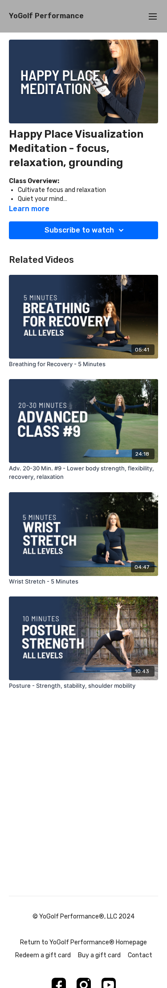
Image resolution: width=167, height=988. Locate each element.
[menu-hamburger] (152, 16)
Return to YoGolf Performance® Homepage (83, 942)
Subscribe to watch (79, 230)
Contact (140, 955)
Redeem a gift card (43, 955)
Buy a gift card (99, 955)
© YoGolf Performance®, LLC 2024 (83, 917)
